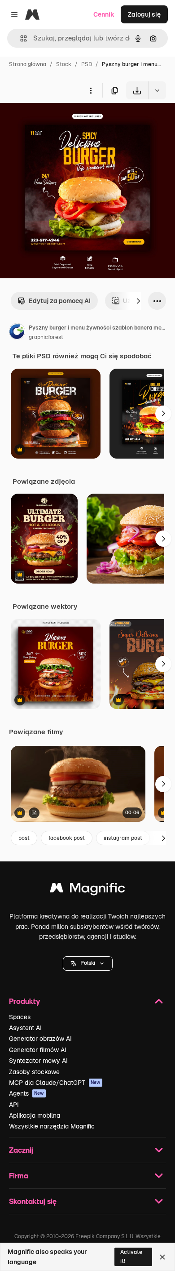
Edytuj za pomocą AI (60, 301)
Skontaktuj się (33, 1201)
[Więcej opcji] (91, 90)
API (14, 1105)
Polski (87, 963)
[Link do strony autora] (17, 332)
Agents (26, 1093)
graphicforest (46, 337)
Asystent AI (25, 1028)
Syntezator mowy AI (38, 1061)
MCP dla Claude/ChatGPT (55, 1083)
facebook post (66, 838)
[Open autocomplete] (20, 38)
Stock (63, 64)
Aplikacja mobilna (34, 1115)
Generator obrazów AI (40, 1039)
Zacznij (21, 1150)
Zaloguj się (144, 14)
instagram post (123, 838)
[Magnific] (87, 890)
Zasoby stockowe (34, 1072)
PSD (86, 64)
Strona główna (27, 64)
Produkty (24, 1001)
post (24, 838)
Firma (18, 1175)
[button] (88, 963)
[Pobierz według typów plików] (157, 90)
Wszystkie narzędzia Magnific (52, 1126)
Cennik (103, 14)
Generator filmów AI (37, 1050)
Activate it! (131, 1256)
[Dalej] (138, 301)
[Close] (162, 1257)
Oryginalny (62, 120)
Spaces (20, 1017)
